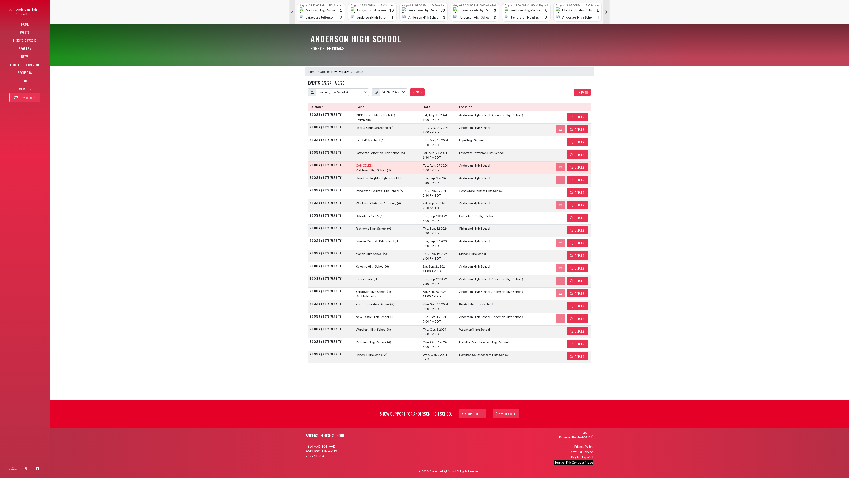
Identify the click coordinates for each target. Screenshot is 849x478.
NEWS (25, 56)
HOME (25, 24)
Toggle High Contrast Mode (573, 462)
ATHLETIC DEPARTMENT (25, 64)
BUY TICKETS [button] (27, 97)
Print (584, 92)
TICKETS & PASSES (25, 40)
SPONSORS (25, 72)
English (576, 457)
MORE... (24, 88)
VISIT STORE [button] (508, 413)
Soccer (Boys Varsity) (335, 71)
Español (587, 457)
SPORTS (24, 48)
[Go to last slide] (292, 12)
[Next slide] (606, 12)
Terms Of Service (581, 452)
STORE (25, 80)
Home (312, 71)
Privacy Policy (583, 446)
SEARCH (417, 92)
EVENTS (25, 32)
